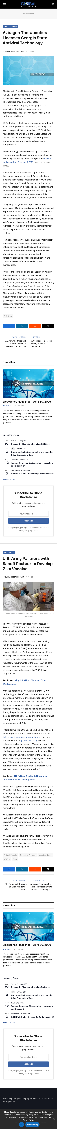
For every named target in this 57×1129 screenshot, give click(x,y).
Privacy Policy (23, 531)
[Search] (53, 4)
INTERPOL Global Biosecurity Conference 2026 (32, 473)
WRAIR (7, 859)
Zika (15, 859)
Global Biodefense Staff (14, 51)
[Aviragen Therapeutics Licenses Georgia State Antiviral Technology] (28, 70)
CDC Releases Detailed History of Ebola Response (41, 343)
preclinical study (29, 740)
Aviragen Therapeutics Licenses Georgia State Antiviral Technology (41, 887)
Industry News (10, 26)
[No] (53, 1119)
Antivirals (8, 316)
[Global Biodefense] (28, 4)
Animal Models (10, 855)
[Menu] (4, 4)
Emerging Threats (28, 855)
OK (21, 1124)
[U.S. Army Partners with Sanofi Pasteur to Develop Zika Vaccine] (28, 596)
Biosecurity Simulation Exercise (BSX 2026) (30, 444)
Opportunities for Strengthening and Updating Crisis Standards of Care (32, 453)
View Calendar (9, 479)
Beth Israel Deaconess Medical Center (21, 737)
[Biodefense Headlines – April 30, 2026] (28, 383)
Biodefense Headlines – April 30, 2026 (27, 401)
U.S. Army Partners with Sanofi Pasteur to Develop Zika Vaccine (16, 343)
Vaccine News (45, 855)
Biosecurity (9, 552)
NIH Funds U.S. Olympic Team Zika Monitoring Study (16, 887)
